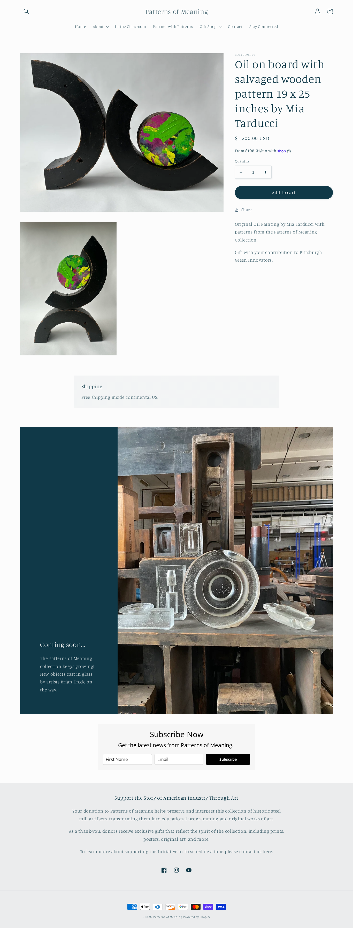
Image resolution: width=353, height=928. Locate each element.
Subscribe (228, 759)
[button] (26, 11)
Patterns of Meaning (167, 917)
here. (267, 851)
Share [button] (246, 209)
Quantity (242, 161)
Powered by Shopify (196, 917)
